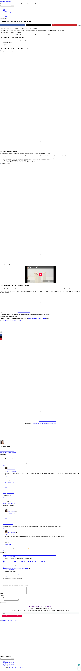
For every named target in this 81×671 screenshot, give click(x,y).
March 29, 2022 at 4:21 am (8, 493)
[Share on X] (1, 337)
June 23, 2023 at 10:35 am (8, 524)
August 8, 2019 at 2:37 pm (10, 471)
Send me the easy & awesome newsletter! (11, 615)
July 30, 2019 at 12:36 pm (8, 460)
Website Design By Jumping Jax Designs (17, 667)
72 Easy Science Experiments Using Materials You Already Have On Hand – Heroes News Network (24, 561)
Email (2, 597)
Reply (4, 465)
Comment (2, 593)
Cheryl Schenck (8, 521)
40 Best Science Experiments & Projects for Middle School (15, 568)
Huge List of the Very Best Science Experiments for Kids (44, 423)
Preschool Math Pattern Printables (7, 451)
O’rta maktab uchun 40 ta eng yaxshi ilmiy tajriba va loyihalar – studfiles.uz (19, 574)
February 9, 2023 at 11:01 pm (9, 503)
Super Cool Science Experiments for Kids (37, 318)
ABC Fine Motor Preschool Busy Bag (8, 452)
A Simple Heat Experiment (24, 312)
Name (2, 595)
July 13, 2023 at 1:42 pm (8, 544)
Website (2, 599)
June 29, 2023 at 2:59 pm (10, 534)
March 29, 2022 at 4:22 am (10, 482)
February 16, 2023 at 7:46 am (11, 513)
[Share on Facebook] (1, 335)
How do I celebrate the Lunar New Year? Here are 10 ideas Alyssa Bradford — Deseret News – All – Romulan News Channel (29, 555)
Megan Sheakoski (11, 469)
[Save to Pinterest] (1, 339)
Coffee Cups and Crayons (5, 1)
